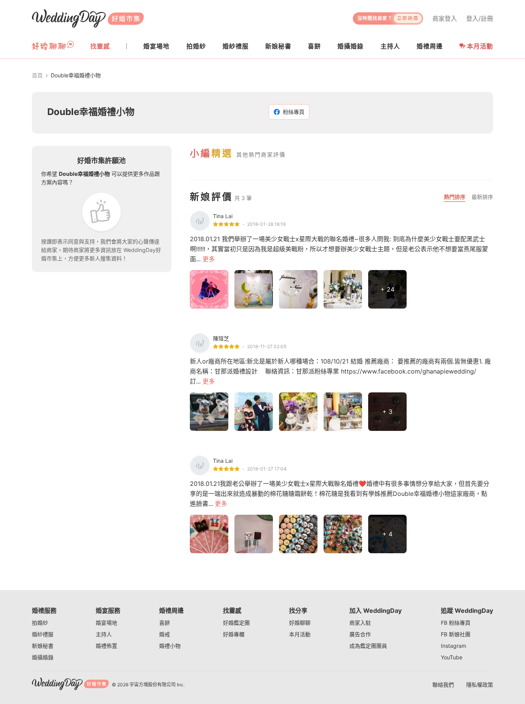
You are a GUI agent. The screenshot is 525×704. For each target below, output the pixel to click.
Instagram (453, 645)
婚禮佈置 (106, 645)
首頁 (37, 75)
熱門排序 (454, 197)
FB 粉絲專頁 (455, 622)
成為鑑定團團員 (368, 645)
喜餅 (164, 622)
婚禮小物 (170, 645)
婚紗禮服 (42, 634)
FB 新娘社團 (455, 634)
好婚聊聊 (300, 622)
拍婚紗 (40, 622)
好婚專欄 (233, 634)
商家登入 (444, 18)
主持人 (104, 634)
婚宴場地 (106, 622)
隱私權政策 (479, 684)
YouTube (451, 657)
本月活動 (480, 46)
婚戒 (164, 634)
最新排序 (482, 197)
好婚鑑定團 (236, 622)
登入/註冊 (479, 18)
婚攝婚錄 (42, 657)
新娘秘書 (42, 645)
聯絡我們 (443, 684)
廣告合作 (360, 634)
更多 (209, 259)
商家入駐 (360, 622)
